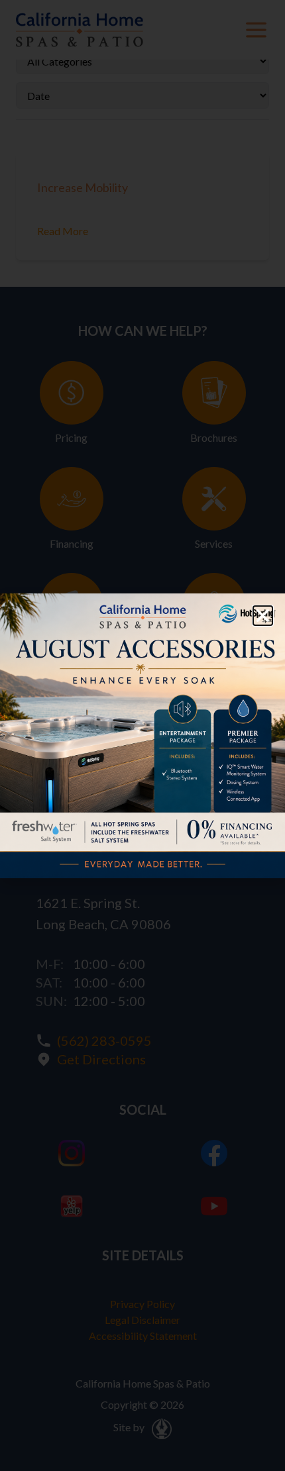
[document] (142, 735)
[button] (263, 616)
